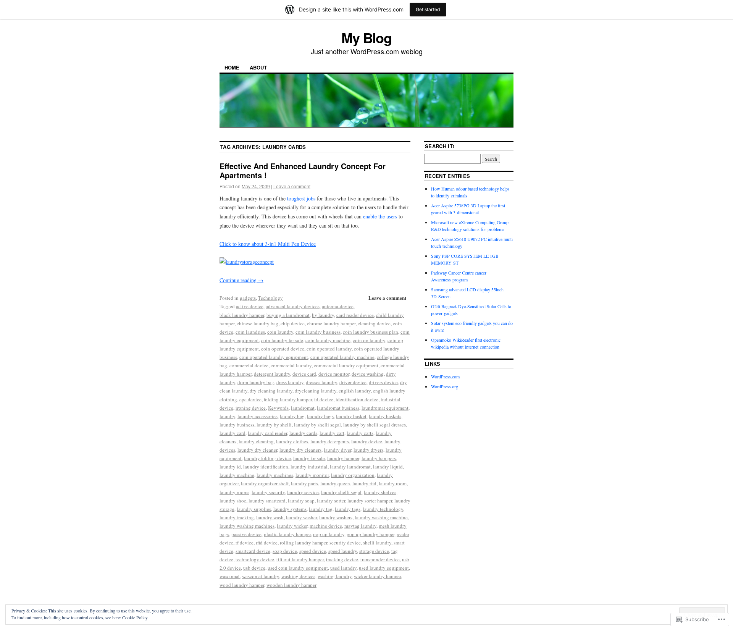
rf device (244, 542)
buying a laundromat (288, 315)
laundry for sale (309, 458)
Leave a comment (291, 186)
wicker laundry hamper (377, 576)
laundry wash (270, 517)
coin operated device (282, 348)
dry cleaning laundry (271, 390)
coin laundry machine (327, 340)
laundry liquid (388, 466)
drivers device (383, 382)
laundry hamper (343, 458)
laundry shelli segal (341, 492)
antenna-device (338, 306)
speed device (312, 551)
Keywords (278, 407)
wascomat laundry (260, 576)
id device (323, 399)
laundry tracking (237, 517)
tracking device (342, 559)
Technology (270, 297)
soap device (285, 551)
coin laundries (250, 331)
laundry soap (301, 500)
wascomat (230, 576)
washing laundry (335, 576)
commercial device (248, 365)
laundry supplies (254, 509)
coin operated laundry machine (342, 357)
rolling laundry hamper (303, 542)
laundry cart (332, 433)
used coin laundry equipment (298, 567)
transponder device (380, 559)
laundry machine (237, 475)
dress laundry (290, 382)
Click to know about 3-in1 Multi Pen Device (268, 243)
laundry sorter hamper (369, 500)
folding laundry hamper (288, 399)
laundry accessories (257, 416)
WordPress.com (445, 376)
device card (304, 373)
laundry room (393, 483)
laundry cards (303, 433)
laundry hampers (379, 458)
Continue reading (241, 280)
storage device (374, 551)
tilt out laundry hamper (300, 559)
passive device (246, 534)
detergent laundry (272, 373)
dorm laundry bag (255, 382)
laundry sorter (331, 500)
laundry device (366, 441)
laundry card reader (267, 433)
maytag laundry (360, 525)
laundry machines (275, 475)
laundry (227, 416)
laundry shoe (233, 500)
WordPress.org (444, 386)
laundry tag (321, 509)
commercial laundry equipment (346, 365)
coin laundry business (318, 331)
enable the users (380, 216)
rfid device (267, 542)
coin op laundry (369, 340)
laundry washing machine (381, 517)
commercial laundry (291, 365)
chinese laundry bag (257, 323)
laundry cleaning (256, 441)
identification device (357, 399)
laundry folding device (267, 458)
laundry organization (353, 475)
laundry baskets (385, 416)
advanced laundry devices (293, 306)
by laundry (323, 315)
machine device (326, 525)
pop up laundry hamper (370, 534)
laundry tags (347, 509)
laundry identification (265, 466)
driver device (352, 382)
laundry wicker (292, 525)
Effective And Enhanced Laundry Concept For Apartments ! (303, 170)
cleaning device (374, 323)
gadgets (248, 297)
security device (345, 542)
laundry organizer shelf (265, 483)
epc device (250, 399)
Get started (428, 9)
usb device (254, 567)
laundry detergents (329, 441)
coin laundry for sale (282, 340)
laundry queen (335, 483)
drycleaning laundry (315, 390)
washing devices (298, 576)
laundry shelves (380, 492)
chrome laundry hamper (331, 323)
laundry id (230, 466)
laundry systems (290, 509)
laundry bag (292, 416)
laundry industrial (309, 466)
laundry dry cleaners (300, 449)
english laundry (355, 390)
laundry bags (320, 416)
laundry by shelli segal (317, 424)
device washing (368, 373)
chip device (293, 323)
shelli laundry (377, 542)
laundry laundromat (350, 466)
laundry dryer (337, 449)
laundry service (303, 492)
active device (249, 306)
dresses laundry (321, 382)
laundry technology (383, 509)
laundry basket (351, 416)
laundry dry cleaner (257, 449)
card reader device (355, 315)
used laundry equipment (384, 567)
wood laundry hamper (242, 585)
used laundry (343, 567)
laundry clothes (292, 441)
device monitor (333, 373)
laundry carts (360, 433)
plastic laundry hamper (287, 534)
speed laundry (342, 551)
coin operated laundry (329, 348)
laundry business (237, 424)
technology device (255, 559)
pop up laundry (328, 534)
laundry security (268, 492)
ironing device (251, 407)
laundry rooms (234, 492)
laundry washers (335, 517)
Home (231, 67)
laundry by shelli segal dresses (374, 424)
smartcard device (253, 551)
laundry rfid (364, 483)
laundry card (232, 433)
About (258, 67)
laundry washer (301, 517)
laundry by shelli (274, 424)
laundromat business (338, 407)
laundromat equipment (385, 407)
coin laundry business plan (370, 331)
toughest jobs (301, 198)
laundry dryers (368, 449)
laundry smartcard (267, 500)
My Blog (366, 37)
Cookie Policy (135, 617)
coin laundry (280, 331)
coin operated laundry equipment (273, 357)
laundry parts (304, 483)
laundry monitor (312, 475)
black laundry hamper (242, 315)
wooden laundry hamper (291, 585)
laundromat (303, 407)
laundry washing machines (247, 525)
